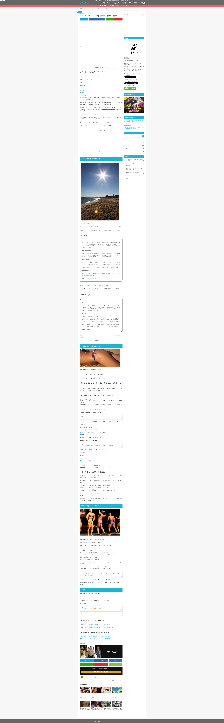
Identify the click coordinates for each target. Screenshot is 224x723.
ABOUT (130, 3)
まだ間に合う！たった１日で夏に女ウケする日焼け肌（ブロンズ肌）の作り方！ (98, 636)
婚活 (125, 142)
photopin (88, 223)
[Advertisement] (101, 37)
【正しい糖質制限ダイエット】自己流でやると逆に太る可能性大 (133, 160)
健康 (125, 151)
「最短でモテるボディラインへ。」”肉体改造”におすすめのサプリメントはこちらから (112, 5)
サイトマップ (143, 3)
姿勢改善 (126, 148)
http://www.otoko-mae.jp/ (91, 278)
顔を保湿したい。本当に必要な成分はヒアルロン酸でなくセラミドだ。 (99, 624)
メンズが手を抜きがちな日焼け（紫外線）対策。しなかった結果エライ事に (100, 627)
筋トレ (103, 3)
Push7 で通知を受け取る (101, 672)
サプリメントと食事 (116, 3)
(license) (92, 223)
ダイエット (109, 3)
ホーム (81, 721)
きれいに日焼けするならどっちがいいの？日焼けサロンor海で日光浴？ (96, 638)
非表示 (102, 151)
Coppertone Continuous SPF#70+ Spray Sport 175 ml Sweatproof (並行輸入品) (98, 445)
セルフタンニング (96, 582)
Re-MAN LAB (84, 3)
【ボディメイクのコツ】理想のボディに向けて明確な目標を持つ (133, 164)
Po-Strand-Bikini (88, 369)
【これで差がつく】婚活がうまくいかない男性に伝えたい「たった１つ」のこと (133, 178)
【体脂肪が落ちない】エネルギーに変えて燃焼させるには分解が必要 (133, 169)
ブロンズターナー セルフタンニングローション (93, 608)
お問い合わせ (136, 3)
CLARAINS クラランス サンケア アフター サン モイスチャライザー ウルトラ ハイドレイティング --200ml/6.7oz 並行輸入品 (102, 574)
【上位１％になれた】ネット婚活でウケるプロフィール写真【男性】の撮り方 (133, 173)
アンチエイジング (124, 3)
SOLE (105, 485)
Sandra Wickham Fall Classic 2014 (92, 539)
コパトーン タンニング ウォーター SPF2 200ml (92, 417)
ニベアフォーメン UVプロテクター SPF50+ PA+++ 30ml (94, 613)
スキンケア (83, 643)
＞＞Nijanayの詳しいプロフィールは (132, 79)
